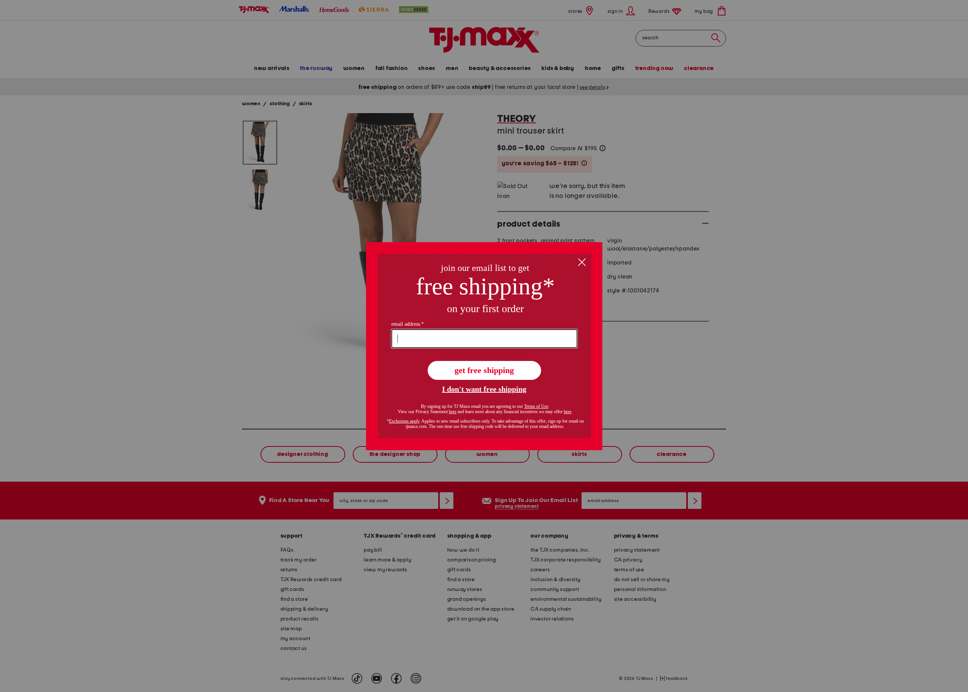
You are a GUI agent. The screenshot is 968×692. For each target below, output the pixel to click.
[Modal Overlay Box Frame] (484, 346)
